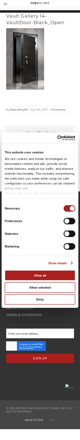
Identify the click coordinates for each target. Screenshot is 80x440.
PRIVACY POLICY (19, 308)
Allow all (40, 275)
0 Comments (58, 109)
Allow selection (40, 287)
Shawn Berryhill (18, 109)
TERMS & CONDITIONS (24, 315)
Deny (40, 299)
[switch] (69, 221)
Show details (57, 263)
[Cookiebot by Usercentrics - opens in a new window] (57, 138)
